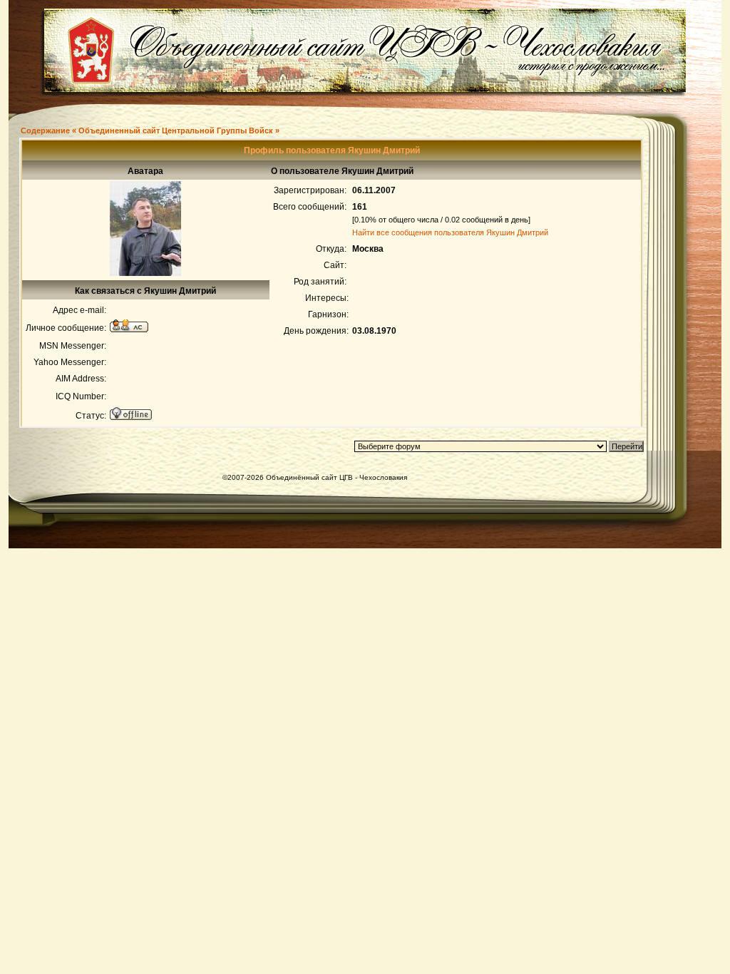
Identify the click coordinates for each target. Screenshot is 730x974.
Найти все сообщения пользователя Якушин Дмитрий (450, 232)
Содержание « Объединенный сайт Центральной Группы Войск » (150, 130)
